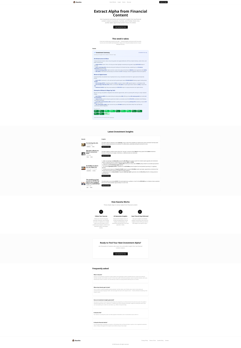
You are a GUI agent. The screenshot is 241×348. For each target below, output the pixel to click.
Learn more (112, 117)
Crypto (119, 2)
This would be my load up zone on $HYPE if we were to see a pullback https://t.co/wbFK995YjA (93, 182)
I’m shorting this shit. (92, 143)
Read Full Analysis (106, 146)
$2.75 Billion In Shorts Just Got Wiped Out (92, 166)
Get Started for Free (120, 27)
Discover (129, 2)
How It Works (113, 2)
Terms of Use (152, 340)
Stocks (123, 2)
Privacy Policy (145, 340)
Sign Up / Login (163, 2)
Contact (167, 340)
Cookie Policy (160, 340)
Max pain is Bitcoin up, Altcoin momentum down (92, 152)
